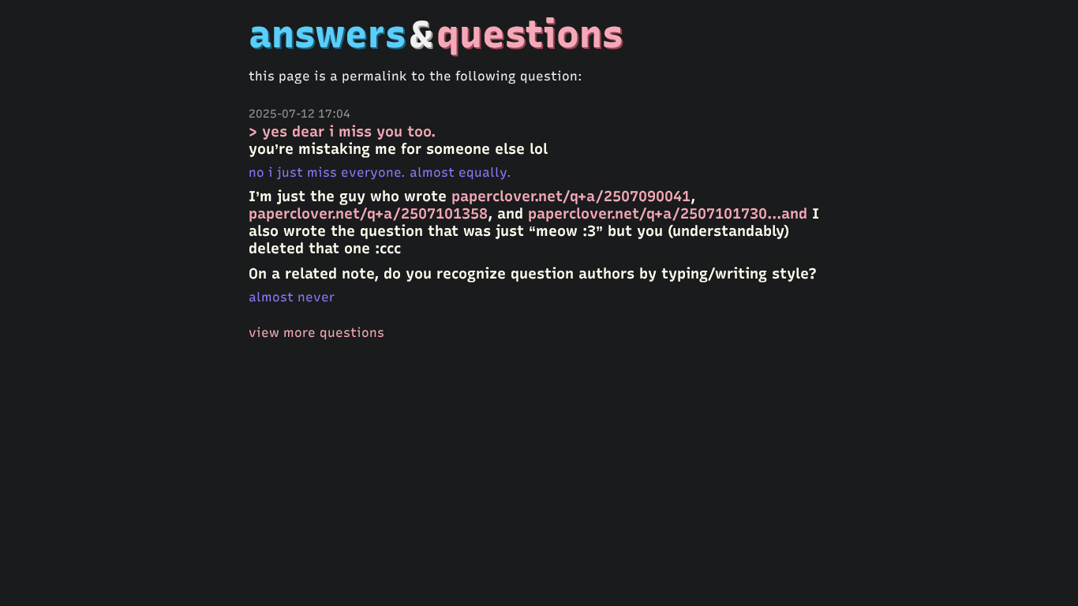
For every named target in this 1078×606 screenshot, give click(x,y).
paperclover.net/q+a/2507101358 (368, 214)
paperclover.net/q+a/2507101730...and (667, 214)
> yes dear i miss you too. (342, 131)
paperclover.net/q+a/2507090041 (571, 196)
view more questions (316, 332)
